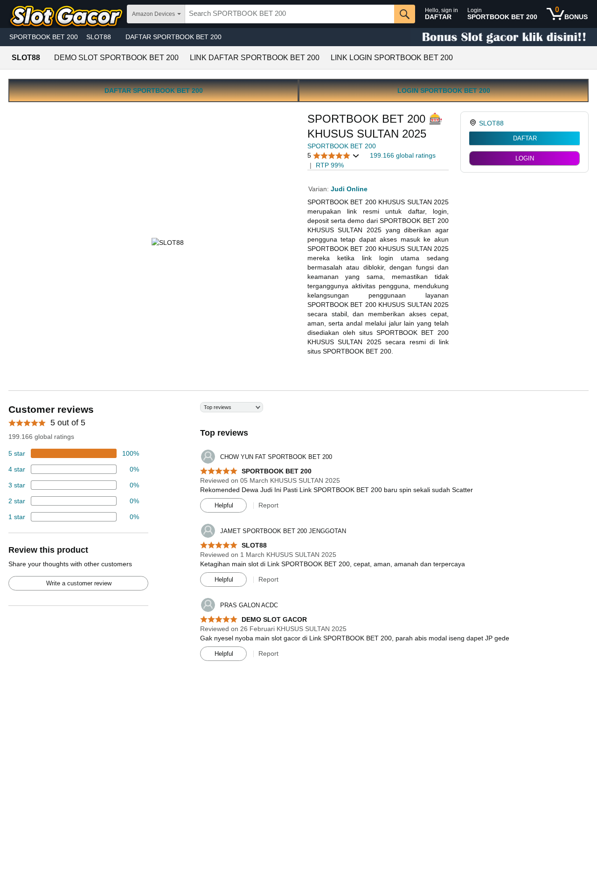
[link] (474, 123)
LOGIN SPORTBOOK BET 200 (443, 90)
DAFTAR (525, 138)
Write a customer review (78, 583)
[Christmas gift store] (503, 37)
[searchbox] (289, 14)
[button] (333, 155)
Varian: (319, 189)
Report (268, 505)
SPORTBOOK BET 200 (43, 37)
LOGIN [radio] (524, 158)
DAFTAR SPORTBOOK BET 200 (173, 37)
